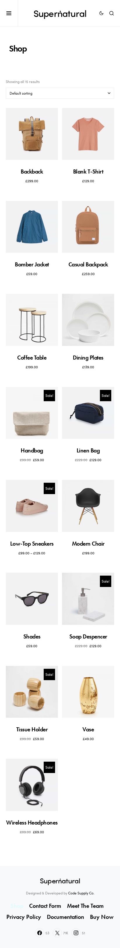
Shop (16, 906)
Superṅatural (60, 13)
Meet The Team (85, 906)
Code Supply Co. (81, 893)
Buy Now (102, 917)
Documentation (65, 917)
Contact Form (45, 906)
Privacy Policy (23, 917)
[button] (12, 13)
